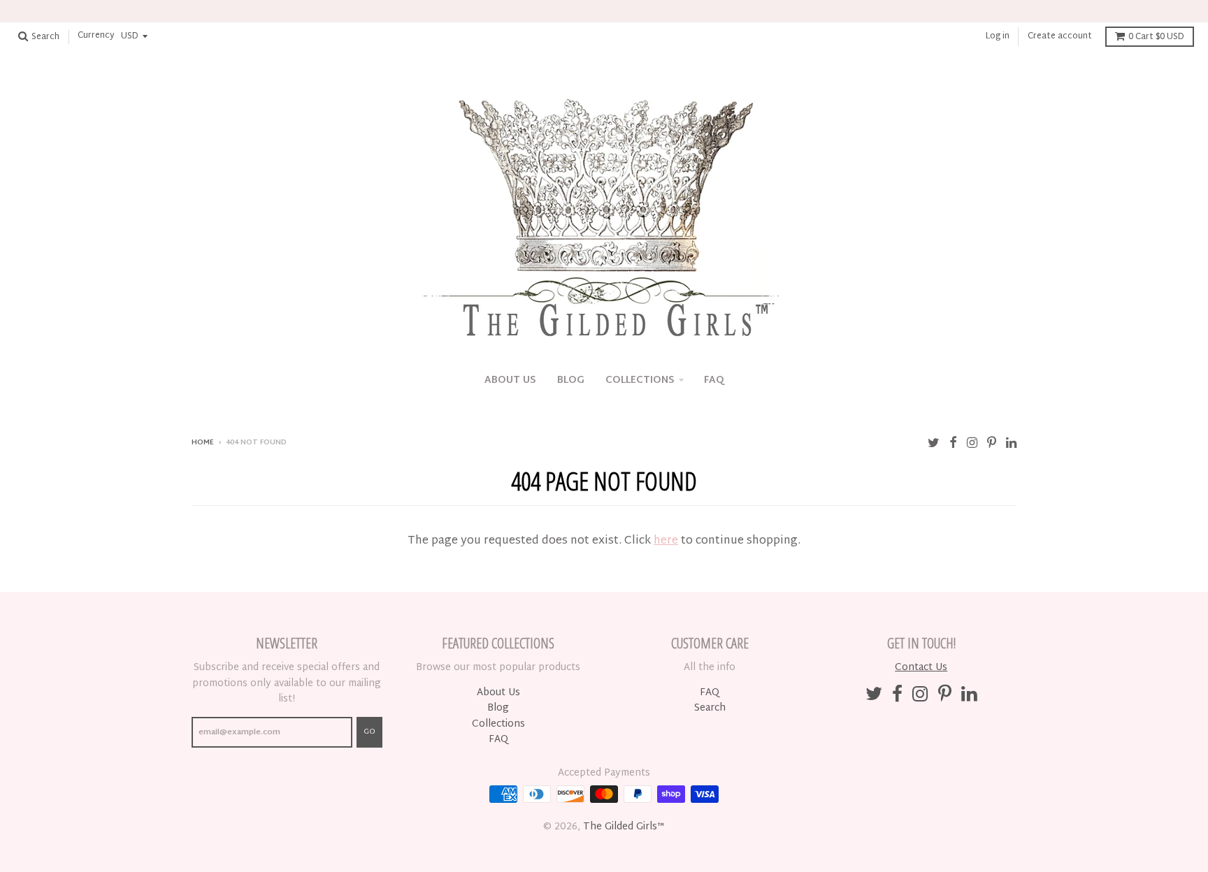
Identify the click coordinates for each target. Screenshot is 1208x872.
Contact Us (921, 667)
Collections (640, 380)
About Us (510, 380)
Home (203, 442)
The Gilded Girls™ (624, 827)
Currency (96, 36)
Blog (570, 380)
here (666, 541)
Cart (1156, 37)
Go (369, 732)
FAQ (714, 380)
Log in (997, 36)
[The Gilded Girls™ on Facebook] (953, 444)
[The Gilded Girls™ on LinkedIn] (1011, 444)
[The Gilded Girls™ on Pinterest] (991, 444)
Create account (1060, 36)
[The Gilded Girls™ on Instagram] (972, 444)
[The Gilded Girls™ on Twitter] (934, 444)
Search (710, 708)
